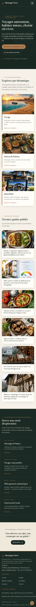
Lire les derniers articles (11, 52)
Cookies (22, 604)
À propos (4, 584)
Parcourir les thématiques (13, 46)
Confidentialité (16, 604)
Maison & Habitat (7, 581)
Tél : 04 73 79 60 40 (24, 570)
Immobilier (22, 581)
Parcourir (8, 452)
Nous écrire (18, 542)
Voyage (21, 577)
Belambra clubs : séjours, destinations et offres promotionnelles (19, 596)
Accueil (4, 577)
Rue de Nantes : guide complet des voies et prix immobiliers (17, 593)
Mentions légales (6, 604)
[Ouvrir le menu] (32, 3)
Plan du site (29, 604)
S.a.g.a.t (5, 565)
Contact (21, 584)
